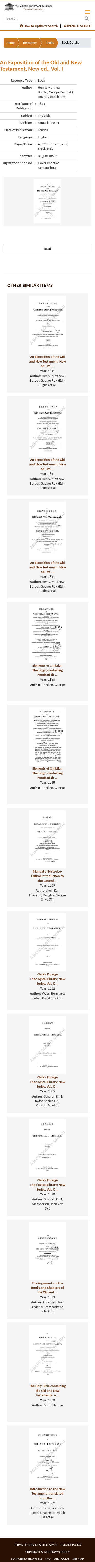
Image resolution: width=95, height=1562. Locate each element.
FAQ (48, 1558)
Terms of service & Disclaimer (35, 1545)
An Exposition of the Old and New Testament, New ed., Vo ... (47, 361)
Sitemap (78, 1558)
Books (50, 43)
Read (47, 249)
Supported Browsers (26, 1558)
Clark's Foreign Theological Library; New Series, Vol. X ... (47, 979)
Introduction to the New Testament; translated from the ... (47, 1493)
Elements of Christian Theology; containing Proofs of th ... (47, 670)
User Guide (61, 1558)
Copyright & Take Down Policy (47, 1552)
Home (10, 43)
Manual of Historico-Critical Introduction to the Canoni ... (47, 876)
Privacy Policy (71, 1545)
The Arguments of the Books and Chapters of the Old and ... (47, 1288)
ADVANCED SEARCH (77, 26)
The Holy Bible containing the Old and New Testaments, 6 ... (47, 1390)
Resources (30, 43)
